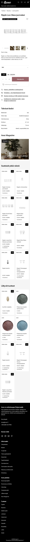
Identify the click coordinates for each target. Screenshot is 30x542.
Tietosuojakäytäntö (6, 454)
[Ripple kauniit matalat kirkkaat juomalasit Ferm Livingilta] (12, 48)
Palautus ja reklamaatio (7, 469)
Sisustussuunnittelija (6, 484)
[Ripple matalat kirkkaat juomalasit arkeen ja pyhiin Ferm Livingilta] (23, 48)
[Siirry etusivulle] (7, 2)
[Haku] (18, 2)
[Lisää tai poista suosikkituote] (27, 19)
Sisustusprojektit (5, 480)
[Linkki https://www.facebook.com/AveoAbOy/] (2, 436)
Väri (3, 67)
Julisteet (3, 514)
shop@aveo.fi (4, 422)
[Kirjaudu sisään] (24, 2)
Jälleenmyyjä (4, 493)
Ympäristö (3, 450)
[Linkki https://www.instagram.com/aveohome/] (5, 436)
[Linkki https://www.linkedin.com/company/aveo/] (8, 436)
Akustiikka (3, 526)
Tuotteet (3, 10)
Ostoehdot (4, 457)
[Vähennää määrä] (2, 79)
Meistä (3, 447)
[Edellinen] (2, 48)
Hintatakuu (4, 473)
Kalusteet (3, 520)
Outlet (3, 533)
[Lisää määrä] (9, 79)
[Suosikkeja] (21, 2)
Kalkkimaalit (4, 510)
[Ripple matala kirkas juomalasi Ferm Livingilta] (18, 48)
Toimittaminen (4, 463)
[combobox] (18, 67)
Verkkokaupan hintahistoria (11, 84)
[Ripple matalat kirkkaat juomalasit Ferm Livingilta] (15, 31)
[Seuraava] (27, 48)
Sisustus (9, 10)
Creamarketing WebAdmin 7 (17, 540)
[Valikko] (2, 2)
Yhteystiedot (4, 444)
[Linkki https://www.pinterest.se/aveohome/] (11, 436)
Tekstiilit (3, 523)
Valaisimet (4, 517)
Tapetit (3, 504)
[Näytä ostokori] (28, 2)
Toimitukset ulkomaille (7, 466)
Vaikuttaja (3, 487)
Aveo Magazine (5, 496)
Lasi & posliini (15, 10)
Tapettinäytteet (5, 460)
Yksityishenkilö (5, 490)
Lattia (2, 529)
